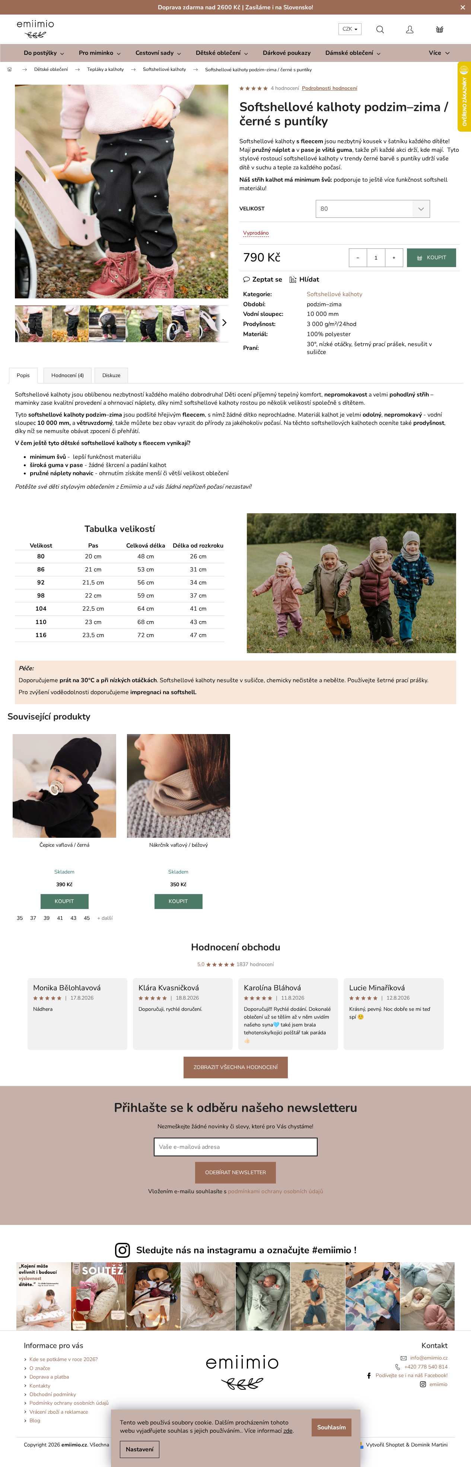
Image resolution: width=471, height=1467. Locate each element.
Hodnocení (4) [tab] (67, 375)
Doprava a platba (49, 1376)
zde (288, 1431)
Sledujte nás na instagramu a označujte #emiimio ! (246, 1250)
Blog (34, 1420)
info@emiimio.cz (429, 1357)
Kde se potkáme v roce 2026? (63, 1359)
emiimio (439, 1384)
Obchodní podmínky (52, 1394)
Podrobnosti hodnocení (329, 88)
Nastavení (139, 1449)
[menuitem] (43, 53)
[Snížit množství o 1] (358, 258)
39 (47, 918)
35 (20, 918)
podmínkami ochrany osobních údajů (275, 1191)
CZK (348, 28)
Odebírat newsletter (235, 1172)
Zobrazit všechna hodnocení (236, 1067)
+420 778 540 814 (426, 1366)
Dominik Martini (429, 1444)
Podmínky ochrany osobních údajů (69, 1403)
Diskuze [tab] (111, 375)
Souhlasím (331, 1427)
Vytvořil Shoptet (385, 1444)
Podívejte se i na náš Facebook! (412, 1375)
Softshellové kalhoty (334, 294)
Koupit (436, 257)
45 (87, 918)
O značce (39, 1368)
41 (60, 918)
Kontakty (39, 1385)
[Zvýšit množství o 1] (394, 258)
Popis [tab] (23, 375)
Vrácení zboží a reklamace (58, 1412)
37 (33, 918)
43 (73, 918)
